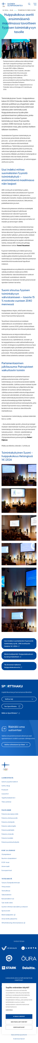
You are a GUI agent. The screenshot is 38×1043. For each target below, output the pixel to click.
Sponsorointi (6, 911)
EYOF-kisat (5, 862)
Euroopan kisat (7, 870)
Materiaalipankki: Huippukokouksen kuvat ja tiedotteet (18, 656)
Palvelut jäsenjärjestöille (10, 814)
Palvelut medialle (7, 838)
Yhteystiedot (6, 887)
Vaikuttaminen (6, 895)
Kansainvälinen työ (8, 899)
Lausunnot (5, 794)
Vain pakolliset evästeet (19, 1022)
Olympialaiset (6, 854)
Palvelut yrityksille (8, 834)
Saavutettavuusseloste (19, 1035)
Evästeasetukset (19, 1027)
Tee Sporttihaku (10, 706)
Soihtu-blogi (6, 786)
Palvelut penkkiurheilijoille (10, 842)
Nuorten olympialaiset (9, 858)
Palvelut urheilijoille (8, 822)
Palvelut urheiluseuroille (10, 818)
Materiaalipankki (8, 915)
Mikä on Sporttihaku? (11, 713)
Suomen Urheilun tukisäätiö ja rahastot (15, 907)
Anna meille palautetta (9, 919)
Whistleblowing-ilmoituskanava (13, 923)
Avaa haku (29, 4)
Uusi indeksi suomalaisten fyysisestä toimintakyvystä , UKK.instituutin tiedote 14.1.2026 (18, 644)
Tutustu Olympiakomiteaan (11, 883)
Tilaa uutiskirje (6, 802)
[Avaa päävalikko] (34, 4)
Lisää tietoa (9, 1010)
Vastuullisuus (6, 891)
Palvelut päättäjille (8, 830)
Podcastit (5, 790)
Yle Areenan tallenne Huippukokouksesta (12, 667)
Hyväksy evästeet (19, 1016)
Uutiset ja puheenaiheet (10, 782)
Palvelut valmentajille (9, 826)
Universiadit (5, 866)
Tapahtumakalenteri (8, 798)
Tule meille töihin (7, 903)
